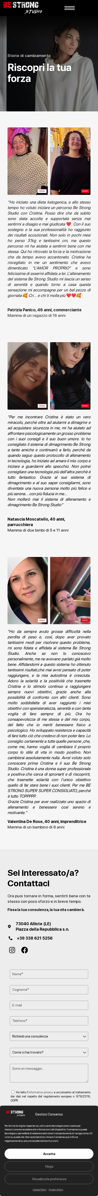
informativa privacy (40, 1092)
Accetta (49, 1154)
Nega (49, 1166)
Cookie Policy (39, 1189)
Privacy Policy (56, 1189)
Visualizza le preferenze (49, 1179)
